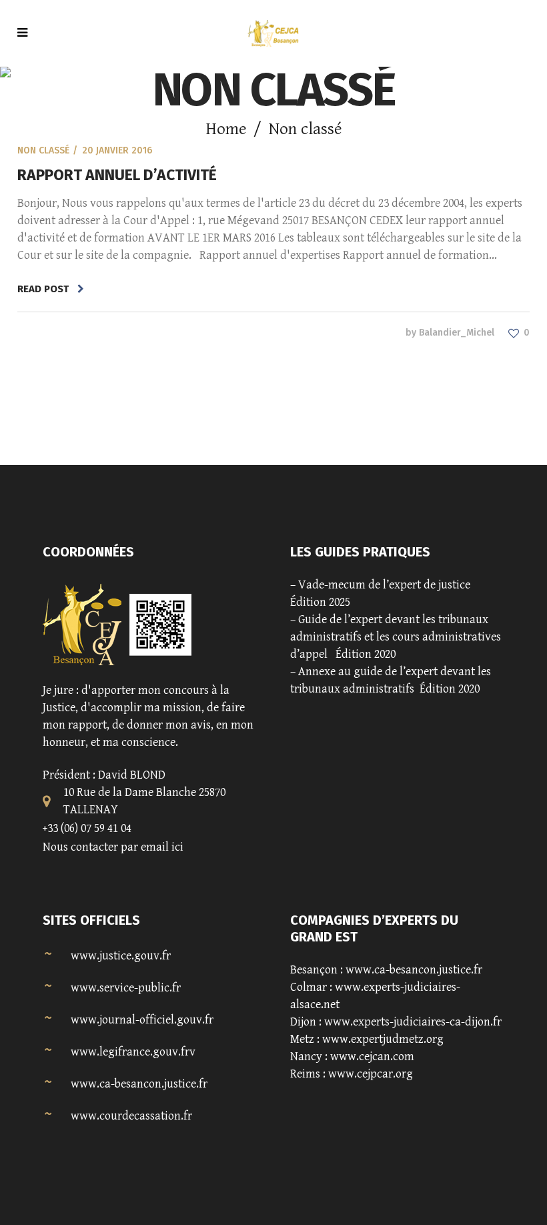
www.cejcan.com (372, 1057)
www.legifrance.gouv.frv (133, 1052)
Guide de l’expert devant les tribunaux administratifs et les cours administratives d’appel (395, 636)
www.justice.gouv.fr (121, 956)
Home (226, 129)
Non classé (43, 150)
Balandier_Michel (456, 332)
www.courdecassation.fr (131, 1116)
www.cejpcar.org (370, 1074)
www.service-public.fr (126, 988)
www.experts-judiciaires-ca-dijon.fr (413, 1022)
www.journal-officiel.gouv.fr (142, 1020)
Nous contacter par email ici (113, 847)
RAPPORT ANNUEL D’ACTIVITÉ (117, 174)
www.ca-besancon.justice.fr (139, 1084)
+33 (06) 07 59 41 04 (87, 828)
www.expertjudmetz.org (383, 1039)
